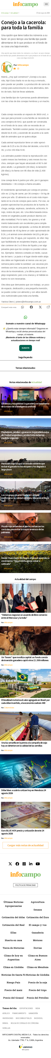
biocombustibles (24, 1018)
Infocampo (5, 13)
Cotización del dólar (13, 917)
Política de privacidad (25, 885)
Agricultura (37, 901)
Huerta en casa (13, 940)
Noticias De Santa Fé (13, 974)
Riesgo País (13, 982)
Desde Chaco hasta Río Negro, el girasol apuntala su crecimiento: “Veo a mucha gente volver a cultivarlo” (25, 560)
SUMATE (25, 348)
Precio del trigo (38, 990)
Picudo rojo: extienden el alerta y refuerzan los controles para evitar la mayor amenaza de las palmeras (22, 529)
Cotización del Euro (37, 917)
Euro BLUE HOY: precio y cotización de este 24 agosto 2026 (22, 832)
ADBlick (6, 1013)
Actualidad (14, 13)
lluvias (38, 947)
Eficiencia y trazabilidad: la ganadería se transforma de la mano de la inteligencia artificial (25, 405)
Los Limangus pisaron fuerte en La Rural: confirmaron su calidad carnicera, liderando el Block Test (25, 497)
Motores (37, 940)
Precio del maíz (13, 990)
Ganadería (38, 932)
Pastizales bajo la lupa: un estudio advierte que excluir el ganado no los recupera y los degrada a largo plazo (23, 466)
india (37, 1008)
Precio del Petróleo (38, 997)
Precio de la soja (37, 982)
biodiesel (38, 1018)
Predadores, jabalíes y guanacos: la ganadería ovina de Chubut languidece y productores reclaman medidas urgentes (25, 434)
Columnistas (9, 708)
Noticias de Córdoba (37, 974)
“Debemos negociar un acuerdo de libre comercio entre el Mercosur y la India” (24, 616)
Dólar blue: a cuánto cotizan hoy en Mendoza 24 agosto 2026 (23, 792)
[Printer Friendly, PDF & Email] (48, 308)
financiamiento (19, 1013)
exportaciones (26, 1008)
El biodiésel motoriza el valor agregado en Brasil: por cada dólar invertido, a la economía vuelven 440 (25, 701)
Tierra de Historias (13, 947)
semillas (6, 1028)
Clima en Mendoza (37, 967)
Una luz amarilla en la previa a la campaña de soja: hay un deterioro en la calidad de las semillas (24, 744)
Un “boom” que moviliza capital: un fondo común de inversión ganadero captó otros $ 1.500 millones (25, 659)
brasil (5, 1023)
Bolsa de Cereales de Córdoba (24, 1023)
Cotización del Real (13, 924)
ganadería (33, 1013)
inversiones (7, 1018)
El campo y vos (38, 924)
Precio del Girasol (13, 997)
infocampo (8, 411)
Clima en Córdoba (13, 967)
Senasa (38, 909)
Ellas (13, 932)
